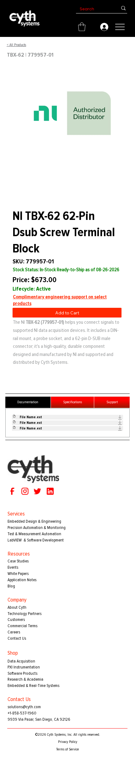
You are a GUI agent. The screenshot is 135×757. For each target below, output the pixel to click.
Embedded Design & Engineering (34, 521)
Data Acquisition (21, 661)
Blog (11, 586)
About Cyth (17, 607)
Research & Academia (25, 679)
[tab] (28, 402)
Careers (14, 632)
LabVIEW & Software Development (36, 540)
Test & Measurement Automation (34, 533)
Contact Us (17, 638)
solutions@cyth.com (24, 706)
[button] (81, 27)
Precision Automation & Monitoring (37, 527)
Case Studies (18, 561)
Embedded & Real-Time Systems (33, 685)
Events (13, 567)
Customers (16, 619)
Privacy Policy (67, 741)
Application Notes (22, 579)
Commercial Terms (22, 625)
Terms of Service (67, 749)
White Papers (18, 573)
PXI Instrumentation (24, 667)
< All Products (16, 45)
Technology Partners (24, 613)
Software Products (22, 673)
